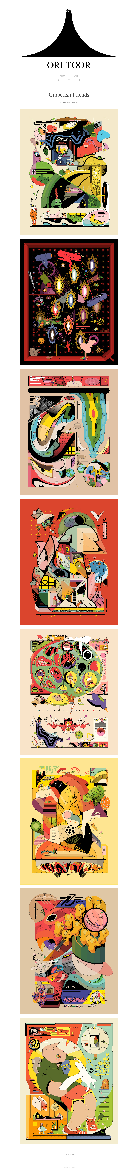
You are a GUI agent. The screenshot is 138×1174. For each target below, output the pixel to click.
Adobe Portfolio (71, 1167)
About (62, 76)
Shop (76, 76)
